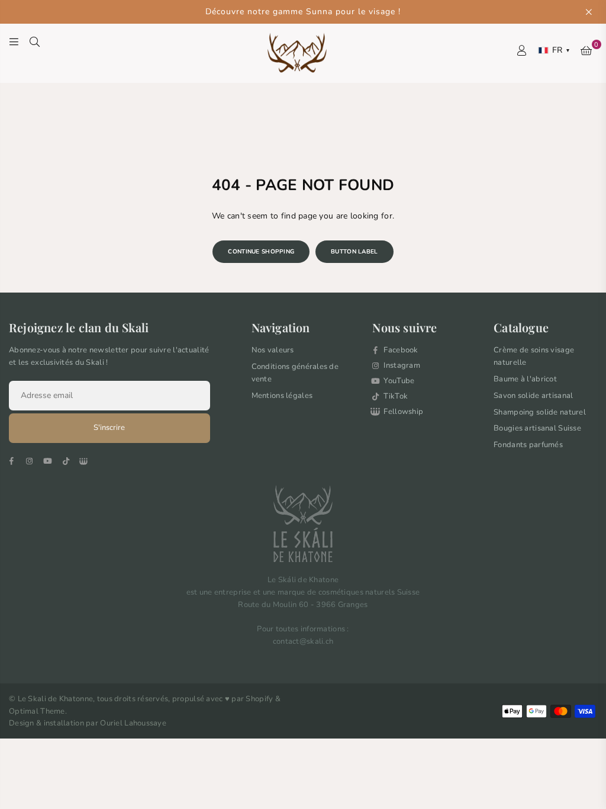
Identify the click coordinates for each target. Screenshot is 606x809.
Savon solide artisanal (533, 395)
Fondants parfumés (528, 444)
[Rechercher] (34, 41)
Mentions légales (282, 395)
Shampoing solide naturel (540, 412)
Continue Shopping (261, 252)
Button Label (354, 252)
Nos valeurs (273, 350)
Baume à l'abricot (525, 379)
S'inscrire (109, 427)
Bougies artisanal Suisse (537, 428)
